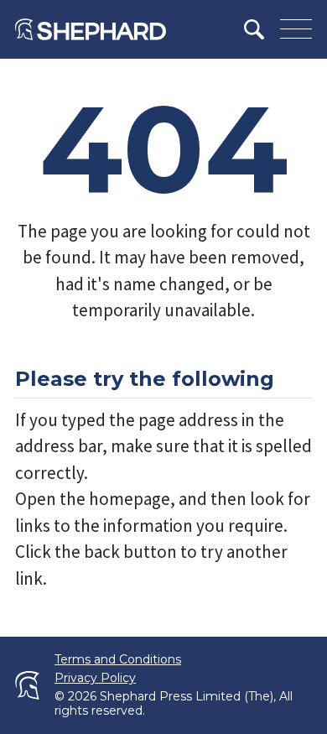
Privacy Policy (95, 678)
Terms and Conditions (117, 660)
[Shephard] (90, 29)
